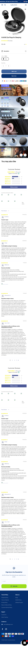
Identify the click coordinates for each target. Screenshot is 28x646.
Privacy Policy (4, 602)
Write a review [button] (14, 187)
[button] (4, 40)
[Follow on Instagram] (6, 629)
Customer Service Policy (6, 607)
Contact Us (3, 614)
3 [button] (14, 360)
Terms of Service (5, 600)
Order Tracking (4, 617)
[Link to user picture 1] (4, 286)
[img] (4, 214)
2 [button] (12, 360)
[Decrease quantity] (3, 65)
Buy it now (14, 76)
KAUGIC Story (18, 600)
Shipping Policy (4, 597)
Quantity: (3, 63)
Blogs (16, 597)
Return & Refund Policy (6, 605)
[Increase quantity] (8, 65)
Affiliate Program (19, 602)
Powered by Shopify (11, 639)
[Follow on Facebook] (2, 629)
